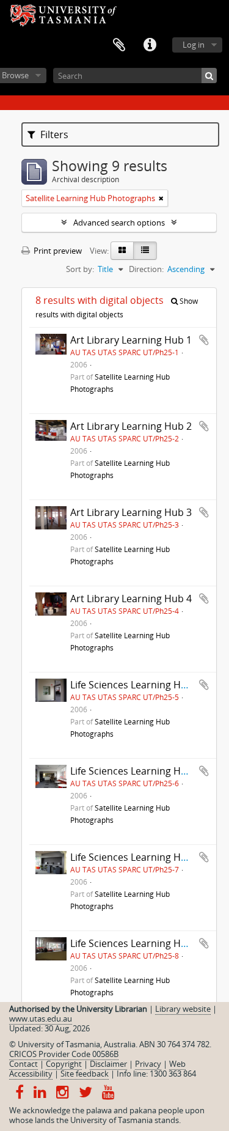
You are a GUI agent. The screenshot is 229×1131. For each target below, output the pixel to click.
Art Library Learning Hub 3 (131, 512)
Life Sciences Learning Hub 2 (135, 771)
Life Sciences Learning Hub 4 (135, 943)
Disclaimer (108, 1063)
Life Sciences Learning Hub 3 (135, 857)
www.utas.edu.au (40, 1018)
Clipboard (119, 45)
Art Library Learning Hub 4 (131, 598)
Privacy (148, 1063)
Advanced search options (119, 222)
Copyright (64, 1063)
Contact (23, 1063)
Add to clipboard (204, 340)
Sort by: (80, 268)
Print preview (57, 250)
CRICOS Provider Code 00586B (63, 1053)
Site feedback (84, 1073)
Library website (183, 1008)
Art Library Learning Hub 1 (131, 340)
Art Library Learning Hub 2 (131, 426)
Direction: (146, 268)
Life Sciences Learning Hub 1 (135, 684)
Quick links (149, 45)
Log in (194, 44)
